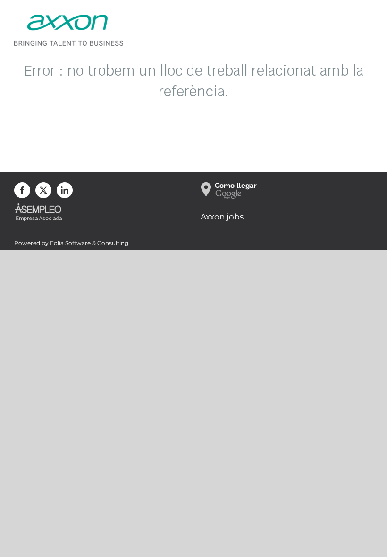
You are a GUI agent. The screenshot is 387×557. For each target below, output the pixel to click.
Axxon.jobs (222, 216)
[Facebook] (22, 190)
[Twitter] (43, 190)
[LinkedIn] (65, 190)
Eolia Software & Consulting (89, 242)
